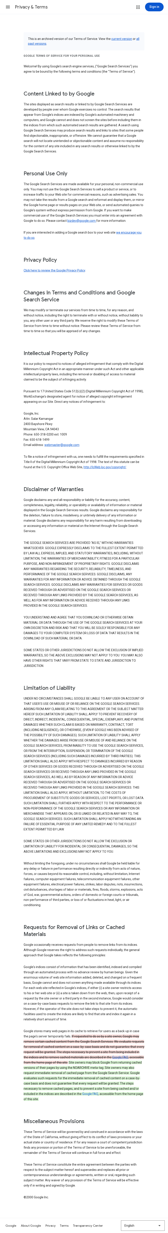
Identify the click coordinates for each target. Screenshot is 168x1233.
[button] (8, 7)
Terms (64, 1226)
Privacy (51, 1226)
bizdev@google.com (81, 220)
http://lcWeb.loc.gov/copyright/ (105, 467)
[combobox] (143, 1225)
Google (10, 1226)
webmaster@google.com (61, 445)
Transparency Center (88, 1226)
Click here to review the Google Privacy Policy (54, 270)
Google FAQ (120, 1057)
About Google (31, 1226)
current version (121, 39)
